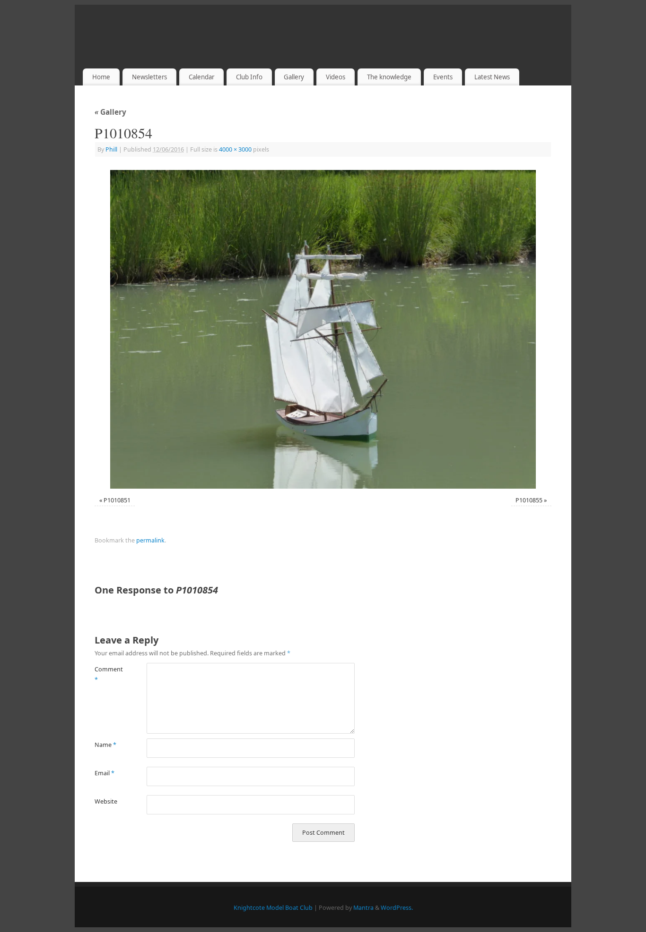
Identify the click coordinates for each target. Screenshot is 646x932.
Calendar (201, 77)
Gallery (294, 77)
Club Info (249, 77)
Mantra (363, 908)
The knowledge (389, 77)
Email (104, 773)
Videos (335, 77)
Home (101, 77)
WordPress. (397, 908)
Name (105, 745)
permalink (150, 540)
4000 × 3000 (235, 149)
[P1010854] (323, 329)
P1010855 (528, 500)
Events (443, 77)
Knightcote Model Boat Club (273, 908)
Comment (108, 674)
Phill (111, 149)
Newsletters (149, 77)
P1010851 (117, 500)
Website (106, 801)
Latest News (492, 77)
